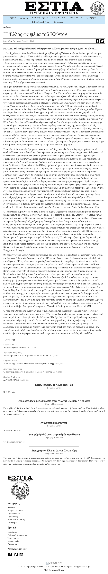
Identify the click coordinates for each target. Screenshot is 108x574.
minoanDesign (58, 570)
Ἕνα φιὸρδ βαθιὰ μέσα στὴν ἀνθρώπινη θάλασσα (25, 355)
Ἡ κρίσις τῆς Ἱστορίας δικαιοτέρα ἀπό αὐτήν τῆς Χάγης (28, 364)
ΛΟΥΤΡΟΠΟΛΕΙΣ (11, 380)
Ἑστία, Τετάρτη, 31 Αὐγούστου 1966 (54, 384)
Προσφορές (91, 18)
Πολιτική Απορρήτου (17, 535)
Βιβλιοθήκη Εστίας (40, 22)
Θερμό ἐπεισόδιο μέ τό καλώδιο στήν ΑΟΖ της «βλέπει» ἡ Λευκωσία (54, 400)
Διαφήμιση (12, 544)
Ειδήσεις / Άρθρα (40, 18)
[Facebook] (97, 41)
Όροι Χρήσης (14, 538)
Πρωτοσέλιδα (75, 18)
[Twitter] (102, 41)
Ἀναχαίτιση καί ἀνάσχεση (14, 347)
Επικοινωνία (13, 541)
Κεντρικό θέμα (58, 18)
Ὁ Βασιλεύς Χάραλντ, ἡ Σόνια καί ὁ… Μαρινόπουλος (27, 372)
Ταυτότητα (12, 532)
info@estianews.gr (82, 566)
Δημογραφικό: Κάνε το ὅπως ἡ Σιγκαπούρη (54, 450)
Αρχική (13, 18)
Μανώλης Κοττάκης (12, 41)
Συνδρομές (58, 22)
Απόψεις (24, 18)
